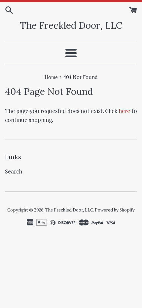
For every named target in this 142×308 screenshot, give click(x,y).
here (124, 111)
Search (13, 171)
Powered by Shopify (115, 210)
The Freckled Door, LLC (71, 25)
